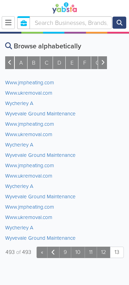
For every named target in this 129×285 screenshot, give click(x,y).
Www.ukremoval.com (28, 93)
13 (117, 252)
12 (103, 252)
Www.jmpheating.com (29, 82)
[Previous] (53, 252)
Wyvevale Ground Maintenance (40, 113)
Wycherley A (19, 103)
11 (91, 252)
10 (77, 252)
